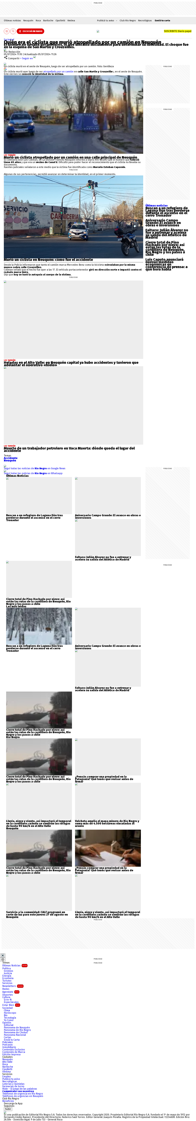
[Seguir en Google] (5, 68)
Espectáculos (11, 1002)
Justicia (8, 973)
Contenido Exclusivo (13, 1049)
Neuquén (28, 20)
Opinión (6, 1022)
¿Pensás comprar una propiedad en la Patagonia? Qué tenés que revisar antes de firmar (104, 779)
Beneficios (8, 1101)
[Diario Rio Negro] (5, 1112)
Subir (8, 1109)
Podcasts (7, 1045)
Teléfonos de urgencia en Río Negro (22, 1094)
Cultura (6, 997)
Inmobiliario (9, 1047)
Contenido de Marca (13, 1052)
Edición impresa (11, 1054)
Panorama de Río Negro (17, 1030)
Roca (38, 20)
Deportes (7, 995)
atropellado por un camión (58, 71)
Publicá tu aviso (11, 1079)
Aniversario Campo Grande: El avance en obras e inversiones (163, 222)
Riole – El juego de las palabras (19, 1089)
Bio (5, 1015)
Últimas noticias (12, 20)
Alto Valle (7, 1062)
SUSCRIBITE (177, 31)
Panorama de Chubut (16, 1032)
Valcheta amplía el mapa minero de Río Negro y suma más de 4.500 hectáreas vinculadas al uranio (107, 823)
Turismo (6, 981)
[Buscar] (13, 31)
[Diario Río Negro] (98, 31)
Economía (7, 978)
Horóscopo (10, 1013)
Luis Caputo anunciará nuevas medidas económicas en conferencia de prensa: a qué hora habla (166, 264)
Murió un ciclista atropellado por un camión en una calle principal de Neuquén (70, 157)
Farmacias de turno (13, 1086)
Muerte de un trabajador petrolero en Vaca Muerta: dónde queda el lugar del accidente (69, 449)
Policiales (7, 1042)
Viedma (71, 20)
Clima (7, 1010)
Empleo (6, 1076)
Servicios (7, 983)
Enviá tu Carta (12, 1040)
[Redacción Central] (5, 49)
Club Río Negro (128, 20)
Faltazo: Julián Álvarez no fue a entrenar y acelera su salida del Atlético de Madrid (166, 234)
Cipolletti (60, 20)
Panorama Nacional (15, 1035)
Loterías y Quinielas (13, 1084)
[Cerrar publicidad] (3, 955)
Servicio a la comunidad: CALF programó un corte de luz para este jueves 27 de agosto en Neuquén (37, 914)
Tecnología (10, 1018)
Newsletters (12, 986)
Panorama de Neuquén (17, 1027)
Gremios (8, 971)
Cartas (7, 1037)
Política (6, 968)
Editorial (8, 1025)
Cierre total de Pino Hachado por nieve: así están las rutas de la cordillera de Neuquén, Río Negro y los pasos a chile (165, 248)
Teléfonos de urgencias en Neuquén (22, 1096)
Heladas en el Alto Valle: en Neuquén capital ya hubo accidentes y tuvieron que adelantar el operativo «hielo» (71, 363)
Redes (5, 989)
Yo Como (8, 1020)
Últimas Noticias (14, 965)
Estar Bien (10, 1005)
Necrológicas (145, 20)
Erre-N (8, 1000)
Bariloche (48, 20)
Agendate (10, 991)
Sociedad (9, 39)
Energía (6, 976)
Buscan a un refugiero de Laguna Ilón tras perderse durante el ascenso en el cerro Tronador (167, 212)
